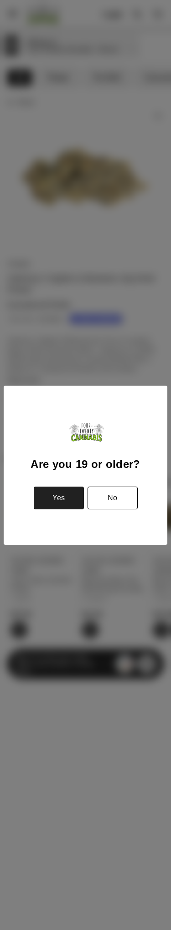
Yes (58, 498)
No (112, 498)
